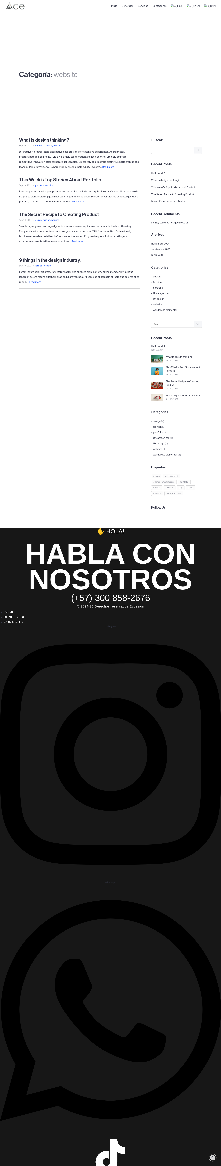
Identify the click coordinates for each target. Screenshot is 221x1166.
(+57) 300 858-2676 (110, 598)
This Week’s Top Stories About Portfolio (173, 187)
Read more (108, 167)
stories (156, 487)
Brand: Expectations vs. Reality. (168, 201)
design (38, 145)
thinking (169, 487)
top (180, 487)
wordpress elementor (165, 310)
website (57, 145)
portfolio (39, 185)
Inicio (114, 6)
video (190, 487)
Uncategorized (161, 293)
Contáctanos (160, 6)
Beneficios (128, 6)
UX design (47, 145)
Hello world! (158, 173)
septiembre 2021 (160, 249)
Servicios (143, 6)
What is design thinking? (165, 180)
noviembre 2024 (160, 243)
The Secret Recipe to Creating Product (172, 194)
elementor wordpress (163, 481)
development (171, 476)
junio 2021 (157, 254)
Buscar (157, 140)
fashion (46, 219)
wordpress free (174, 493)
